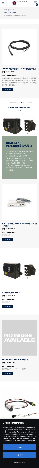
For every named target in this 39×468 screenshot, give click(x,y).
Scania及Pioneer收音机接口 (19, 144)
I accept (19, 447)
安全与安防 (7, 10)
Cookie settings (19, 462)
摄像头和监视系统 (10, 13)
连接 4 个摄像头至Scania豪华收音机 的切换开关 (19, 224)
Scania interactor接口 (15, 359)
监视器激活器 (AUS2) (11, 292)
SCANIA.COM (22, 2)
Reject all (19, 455)
